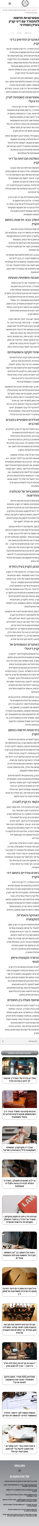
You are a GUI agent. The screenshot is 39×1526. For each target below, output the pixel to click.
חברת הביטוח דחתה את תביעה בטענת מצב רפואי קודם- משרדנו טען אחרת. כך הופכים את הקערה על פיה (19, 1328)
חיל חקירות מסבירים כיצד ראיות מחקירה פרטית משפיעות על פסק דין (20, 1291)
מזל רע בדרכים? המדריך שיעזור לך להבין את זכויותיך (19, 1079)
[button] (9, 3)
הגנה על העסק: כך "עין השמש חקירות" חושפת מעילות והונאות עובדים (19, 1255)
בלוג (12, 33)
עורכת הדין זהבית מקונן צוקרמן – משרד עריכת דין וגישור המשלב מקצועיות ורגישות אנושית (19, 1219)
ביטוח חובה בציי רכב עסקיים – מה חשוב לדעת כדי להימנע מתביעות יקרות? (19, 1449)
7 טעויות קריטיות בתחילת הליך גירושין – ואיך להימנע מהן (19, 1364)
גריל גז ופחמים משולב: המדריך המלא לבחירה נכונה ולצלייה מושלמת (19, 1183)
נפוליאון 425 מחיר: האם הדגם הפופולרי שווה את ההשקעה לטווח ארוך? (19, 1379)
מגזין (28, 10)
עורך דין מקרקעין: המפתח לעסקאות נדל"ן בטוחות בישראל (19, 1148)
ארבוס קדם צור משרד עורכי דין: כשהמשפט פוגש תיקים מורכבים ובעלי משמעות (19, 1114)
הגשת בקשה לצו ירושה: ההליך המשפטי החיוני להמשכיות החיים (19, 1414)
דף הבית (34, 10)
